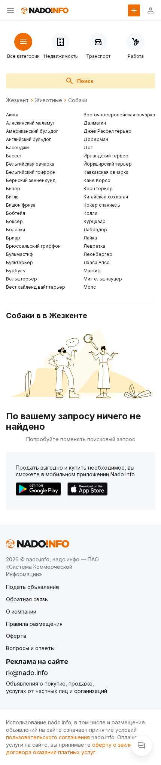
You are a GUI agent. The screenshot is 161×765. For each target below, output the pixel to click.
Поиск (85, 81)
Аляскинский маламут (30, 123)
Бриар (13, 238)
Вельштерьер (21, 279)
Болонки (15, 229)
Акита (12, 114)
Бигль (12, 197)
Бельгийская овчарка (30, 164)
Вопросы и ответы (30, 648)
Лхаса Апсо (96, 262)
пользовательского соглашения (48, 737)
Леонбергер (97, 254)
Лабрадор (95, 229)
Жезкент (17, 100)
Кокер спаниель (101, 205)
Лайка (90, 238)
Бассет (14, 156)
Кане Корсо (96, 180)
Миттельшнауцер (102, 279)
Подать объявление (32, 587)
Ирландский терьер (105, 156)
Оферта (16, 636)
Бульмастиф (19, 254)
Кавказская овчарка (105, 172)
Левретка (94, 246)
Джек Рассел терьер (107, 131)
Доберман (95, 139)
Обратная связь (27, 599)
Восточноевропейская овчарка (119, 114)
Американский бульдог (32, 131)
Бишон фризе (21, 205)
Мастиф (92, 270)
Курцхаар (94, 221)
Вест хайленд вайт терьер (35, 287)
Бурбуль (15, 270)
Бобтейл (15, 213)
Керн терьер (98, 188)
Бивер (13, 188)
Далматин (94, 123)
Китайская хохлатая (105, 197)
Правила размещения (34, 624)
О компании (21, 611)
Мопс (89, 287)
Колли (90, 213)
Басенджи (17, 147)
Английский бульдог (28, 139)
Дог (87, 147)
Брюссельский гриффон (33, 246)
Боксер (14, 221)
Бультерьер (19, 262)
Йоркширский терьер (107, 164)
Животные (48, 100)
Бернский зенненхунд (30, 180)
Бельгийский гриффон (30, 172)
